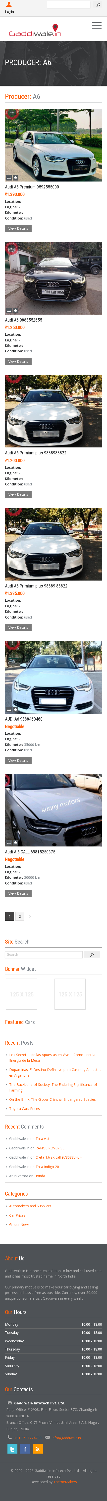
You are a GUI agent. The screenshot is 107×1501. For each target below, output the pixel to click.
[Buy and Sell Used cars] (35, 28)
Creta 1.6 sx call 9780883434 (59, 1157)
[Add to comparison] (9, 177)
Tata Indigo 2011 (49, 1166)
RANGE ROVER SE (50, 1148)
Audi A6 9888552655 (23, 320)
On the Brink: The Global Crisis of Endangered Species (52, 1099)
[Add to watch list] (15, 177)
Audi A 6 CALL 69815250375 (30, 851)
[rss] (38, 1449)
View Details (18, 228)
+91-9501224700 (28, 1437)
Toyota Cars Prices (24, 1108)
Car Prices (17, 1215)
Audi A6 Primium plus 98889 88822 (36, 585)
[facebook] (25, 1449)
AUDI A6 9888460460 (24, 719)
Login (9, 11)
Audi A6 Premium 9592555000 (32, 186)
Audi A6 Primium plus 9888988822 (35, 452)
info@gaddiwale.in (66, 1437)
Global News (19, 1224)
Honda (39, 1175)
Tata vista (44, 1138)
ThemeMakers (65, 1481)
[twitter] (12, 1449)
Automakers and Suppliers (30, 1206)
